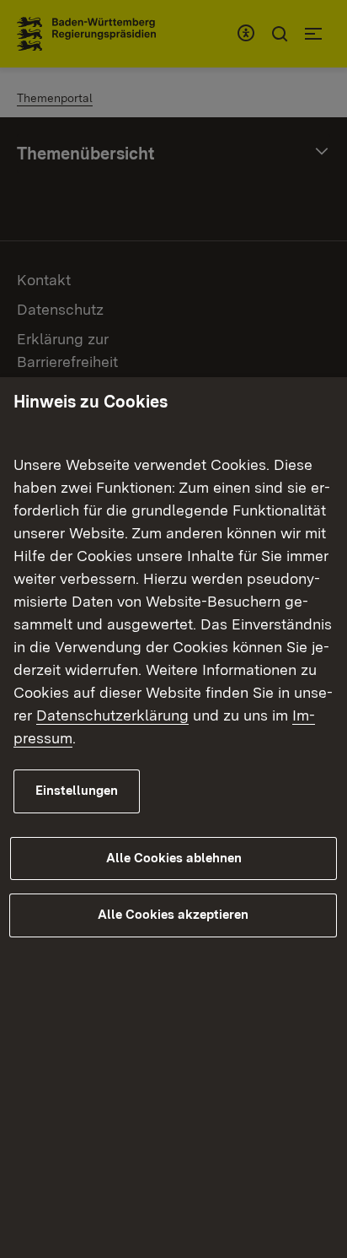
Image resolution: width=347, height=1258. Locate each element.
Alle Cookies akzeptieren (173, 914)
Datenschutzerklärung (112, 715)
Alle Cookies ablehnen (174, 858)
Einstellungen (76, 790)
